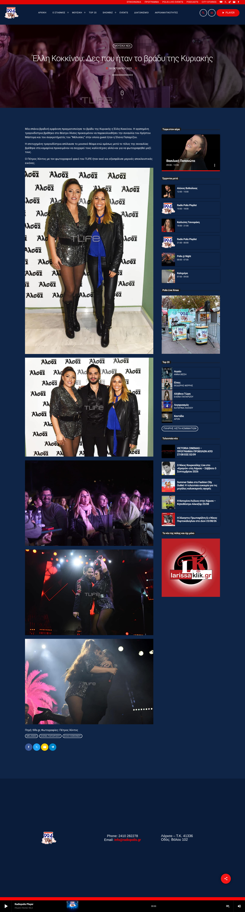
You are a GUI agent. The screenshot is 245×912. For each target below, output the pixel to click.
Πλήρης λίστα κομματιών (180, 428)
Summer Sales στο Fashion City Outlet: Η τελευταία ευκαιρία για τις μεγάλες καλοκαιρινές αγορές (197, 485)
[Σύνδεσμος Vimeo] (11, 12)
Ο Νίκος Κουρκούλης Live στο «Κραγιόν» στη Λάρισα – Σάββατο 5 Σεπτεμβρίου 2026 (196, 468)
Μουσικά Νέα (122, 45)
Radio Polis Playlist (187, 205)
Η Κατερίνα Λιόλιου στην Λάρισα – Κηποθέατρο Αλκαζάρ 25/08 (196, 502)
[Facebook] (238, 2)
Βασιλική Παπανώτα (180, 161)
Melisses (31, 736)
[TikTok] (229, 2)
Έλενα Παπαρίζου (50, 736)
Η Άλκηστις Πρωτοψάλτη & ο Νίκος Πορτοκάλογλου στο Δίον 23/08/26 (197, 519)
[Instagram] (234, 2)
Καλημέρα (182, 273)
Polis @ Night (184, 256)
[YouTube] (221, 2)
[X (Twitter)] (225, 2)
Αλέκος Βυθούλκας (187, 188)
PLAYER (228, 12)
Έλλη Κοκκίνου (72, 736)
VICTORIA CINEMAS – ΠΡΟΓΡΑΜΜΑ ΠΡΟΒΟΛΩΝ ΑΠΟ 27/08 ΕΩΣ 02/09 (194, 451)
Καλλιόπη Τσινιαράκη (188, 222)
